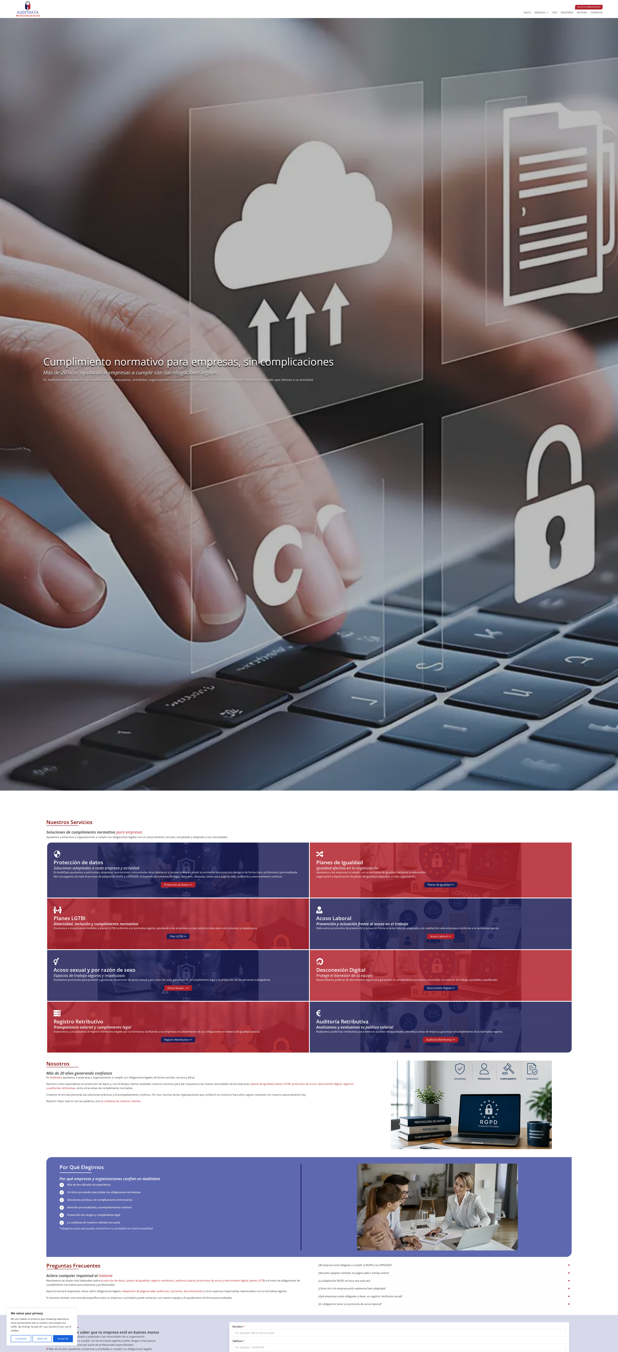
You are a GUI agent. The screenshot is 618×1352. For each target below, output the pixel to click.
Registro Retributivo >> (178, 1039)
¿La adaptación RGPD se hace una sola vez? (444, 1280)
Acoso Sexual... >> (178, 988)
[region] (41, 1327)
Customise (21, 1338)
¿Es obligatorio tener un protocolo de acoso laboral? (444, 1304)
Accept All (63, 1338)
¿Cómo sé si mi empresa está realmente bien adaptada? (444, 1288)
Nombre (237, 1326)
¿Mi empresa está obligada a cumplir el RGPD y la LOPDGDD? (444, 1265)
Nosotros (567, 12)
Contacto (597, 12)
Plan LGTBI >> (178, 936)
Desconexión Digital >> (441, 988)
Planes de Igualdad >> (441, 884)
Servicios (539, 12)
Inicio (527, 12)
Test (554, 12)
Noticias (582, 12)
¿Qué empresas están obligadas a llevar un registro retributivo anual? (444, 1296)
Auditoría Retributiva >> (440, 1039)
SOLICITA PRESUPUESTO (588, 6)
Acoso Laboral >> (440, 936)
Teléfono (237, 1341)
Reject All (42, 1338)
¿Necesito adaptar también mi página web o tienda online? (444, 1273)
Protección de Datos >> (178, 884)
